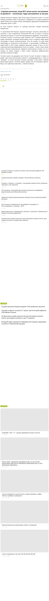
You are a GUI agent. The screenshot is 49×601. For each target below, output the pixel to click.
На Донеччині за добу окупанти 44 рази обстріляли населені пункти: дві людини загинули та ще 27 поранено (22, 317)
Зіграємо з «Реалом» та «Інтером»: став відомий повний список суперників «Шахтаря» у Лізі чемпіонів (24, 184)
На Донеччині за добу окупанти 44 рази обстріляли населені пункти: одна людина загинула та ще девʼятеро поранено (24, 219)
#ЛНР (10, 71)
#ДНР (6, 71)
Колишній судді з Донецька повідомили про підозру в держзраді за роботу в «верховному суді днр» (23, 323)
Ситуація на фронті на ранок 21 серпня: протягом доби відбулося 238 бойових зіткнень (23, 311)
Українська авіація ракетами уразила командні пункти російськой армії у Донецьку (24, 198)
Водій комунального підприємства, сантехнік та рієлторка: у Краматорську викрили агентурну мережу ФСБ (24, 212)
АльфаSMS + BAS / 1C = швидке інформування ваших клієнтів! (21, 433)
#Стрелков (2, 71)
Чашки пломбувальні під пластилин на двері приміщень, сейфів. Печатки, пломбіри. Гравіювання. (22, 495)
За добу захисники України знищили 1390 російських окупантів (23, 307)
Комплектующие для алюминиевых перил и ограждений (19, 525)
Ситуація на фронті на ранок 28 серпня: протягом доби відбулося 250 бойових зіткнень (22, 171)
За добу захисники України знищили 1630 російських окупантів (20, 178)
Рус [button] (44, 6)
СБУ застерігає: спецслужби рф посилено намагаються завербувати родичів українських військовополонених (22, 191)
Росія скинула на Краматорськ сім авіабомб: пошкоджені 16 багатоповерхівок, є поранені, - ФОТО (19, 205)
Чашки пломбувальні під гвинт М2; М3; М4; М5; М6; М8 (18, 554)
